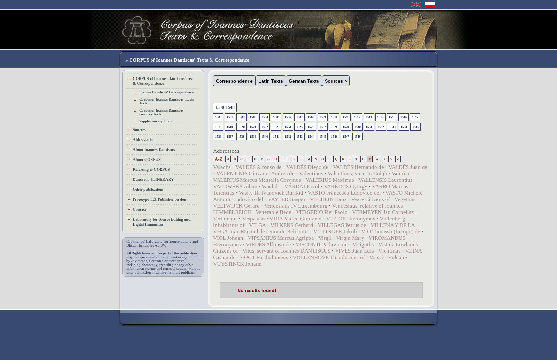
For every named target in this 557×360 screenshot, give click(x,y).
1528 (334, 127)
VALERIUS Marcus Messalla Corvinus (257, 180)
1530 (357, 127)
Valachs (222, 167)
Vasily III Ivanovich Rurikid (271, 193)
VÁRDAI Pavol (301, 186)
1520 (241, 127)
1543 (299, 136)
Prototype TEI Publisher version (159, 199)
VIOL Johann (228, 238)
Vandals (271, 186)
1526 (311, 127)
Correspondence (234, 80)
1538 (241, 136)
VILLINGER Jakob (335, 232)
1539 (253, 136)
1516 (403, 117)
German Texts (304, 80)
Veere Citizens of (370, 199)
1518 (218, 127)
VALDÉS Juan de (407, 167)
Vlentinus (389, 251)
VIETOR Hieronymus (350, 219)
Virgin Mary (350, 238)
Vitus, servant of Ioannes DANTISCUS (286, 251)
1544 (311, 136)
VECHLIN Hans (328, 199)
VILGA (257, 225)
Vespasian (253, 219)
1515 (392, 117)
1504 (264, 117)
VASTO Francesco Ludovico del (344, 193)
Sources (139, 129)
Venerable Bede (273, 212)
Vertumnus (225, 219)
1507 (299, 117)
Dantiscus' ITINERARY (153, 179)
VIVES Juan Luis (354, 251)
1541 (276, 136)
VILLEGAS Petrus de (342, 225)
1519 (230, 127)
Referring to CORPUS (151, 169)
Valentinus (311, 173)
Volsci (376, 257)
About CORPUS (147, 159)
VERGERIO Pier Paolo (321, 212)
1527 (322, 127)
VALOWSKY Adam (235, 186)
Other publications (148, 189)
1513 (369, 117)
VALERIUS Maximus (330, 180)
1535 (415, 127)
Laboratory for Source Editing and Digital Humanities (162, 222)
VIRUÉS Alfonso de (268, 244)
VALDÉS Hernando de (358, 167)
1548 (357, 136)
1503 (253, 117)
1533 (392, 127)
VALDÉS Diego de (307, 167)
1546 (334, 136)
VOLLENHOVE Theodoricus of (329, 257)
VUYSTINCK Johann (237, 264)
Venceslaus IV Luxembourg (295, 206)
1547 (346, 136)
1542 (288, 136)
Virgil (325, 238)
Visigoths (363, 244)
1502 (241, 117)
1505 (276, 117)
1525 (299, 127)
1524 (288, 127)
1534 (404, 127)
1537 (230, 136)
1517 (415, 117)
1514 (380, 117)
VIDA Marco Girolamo (295, 219)
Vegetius (404, 199)
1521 (253, 127)
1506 (288, 117)
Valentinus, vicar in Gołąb (357, 173)
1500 (218, 117)
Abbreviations (144, 139)
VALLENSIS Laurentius (385, 180)
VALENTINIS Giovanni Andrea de (255, 173)
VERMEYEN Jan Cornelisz (383, 212)
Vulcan (396, 257)
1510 (334, 117)
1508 (311, 117)
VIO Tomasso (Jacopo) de (390, 232)
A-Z (218, 159)
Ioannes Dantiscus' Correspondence (166, 92)
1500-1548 (225, 107)
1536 (218, 136)
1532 (380, 127)
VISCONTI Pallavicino (322, 244)
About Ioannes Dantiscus (154, 149)
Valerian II (404, 173)
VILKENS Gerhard (291, 225)
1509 (322, 117)
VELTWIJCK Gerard (236, 206)
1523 (276, 127)
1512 (357, 117)
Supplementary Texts (155, 121)
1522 (264, 127)
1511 (346, 117)
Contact (139, 209)
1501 (230, 117)
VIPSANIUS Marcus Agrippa (281, 238)
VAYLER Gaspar (287, 199)
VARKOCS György (345, 186)
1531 (369, 127)
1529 (346, 127)
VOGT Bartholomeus (264, 257)
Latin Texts (271, 80)
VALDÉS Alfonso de (258, 167)
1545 (322, 136)
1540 (264, 136)
